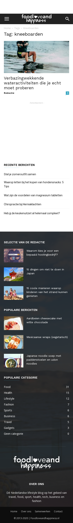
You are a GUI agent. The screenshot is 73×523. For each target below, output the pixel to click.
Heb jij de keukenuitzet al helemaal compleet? (32, 213)
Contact (58, 511)
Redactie (9, 92)
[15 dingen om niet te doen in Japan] (13, 274)
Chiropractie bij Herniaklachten (22, 204)
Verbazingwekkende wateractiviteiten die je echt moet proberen (32, 83)
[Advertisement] (36, 7)
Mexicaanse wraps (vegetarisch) (47, 337)
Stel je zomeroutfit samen (20, 174)
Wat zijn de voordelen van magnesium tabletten (33, 195)
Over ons (26, 511)
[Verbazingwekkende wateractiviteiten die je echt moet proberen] (36, 57)
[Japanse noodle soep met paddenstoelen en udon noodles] (13, 360)
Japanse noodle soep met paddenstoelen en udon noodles (43, 359)
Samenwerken (42, 511)
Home (7, 28)
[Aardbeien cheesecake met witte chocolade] (13, 323)
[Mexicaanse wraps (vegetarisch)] (13, 342)
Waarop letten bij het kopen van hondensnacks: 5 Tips (34, 184)
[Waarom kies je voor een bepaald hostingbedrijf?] (13, 255)
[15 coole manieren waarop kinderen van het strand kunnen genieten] (13, 293)
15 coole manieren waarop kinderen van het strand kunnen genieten (47, 292)
